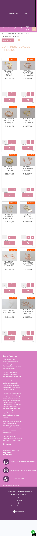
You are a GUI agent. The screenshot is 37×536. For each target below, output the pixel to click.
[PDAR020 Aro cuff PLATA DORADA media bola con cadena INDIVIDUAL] (9, 208)
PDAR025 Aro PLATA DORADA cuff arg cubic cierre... (28, 121)
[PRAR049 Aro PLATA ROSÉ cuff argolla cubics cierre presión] (9, 112)
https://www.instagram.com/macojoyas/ (23, 470)
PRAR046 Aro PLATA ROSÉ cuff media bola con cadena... (27, 168)
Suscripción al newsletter (11, 485)
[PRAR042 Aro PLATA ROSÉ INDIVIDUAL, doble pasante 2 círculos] (9, 255)
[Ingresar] (21, 28)
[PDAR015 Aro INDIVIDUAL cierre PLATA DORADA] (27, 208)
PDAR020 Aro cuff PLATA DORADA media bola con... (9, 216)
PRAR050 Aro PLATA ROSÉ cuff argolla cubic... (28, 73)
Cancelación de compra (18, 506)
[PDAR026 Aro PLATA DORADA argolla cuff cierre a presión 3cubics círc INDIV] (9, 160)
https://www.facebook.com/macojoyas (23, 461)
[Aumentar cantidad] (10, 94)
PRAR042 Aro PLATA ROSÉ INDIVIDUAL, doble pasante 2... (9, 264)
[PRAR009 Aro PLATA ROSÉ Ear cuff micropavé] (27, 255)
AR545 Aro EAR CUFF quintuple (9, 311)
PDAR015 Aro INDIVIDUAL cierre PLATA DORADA (28, 216)
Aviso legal (18, 500)
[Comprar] (9, 100)
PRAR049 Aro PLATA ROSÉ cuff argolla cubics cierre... (9, 121)
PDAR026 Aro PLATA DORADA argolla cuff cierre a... (9, 168)
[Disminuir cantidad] (14, 94)
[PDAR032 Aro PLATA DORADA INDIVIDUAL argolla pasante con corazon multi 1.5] (9, 64)
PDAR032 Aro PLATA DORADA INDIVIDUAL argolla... (9, 73)
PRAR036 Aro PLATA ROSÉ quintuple (28, 311)
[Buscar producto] (15, 28)
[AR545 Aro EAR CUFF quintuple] (9, 303)
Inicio (4, 34)
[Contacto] (9, 28)
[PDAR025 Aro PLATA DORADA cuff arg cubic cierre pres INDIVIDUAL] (27, 112)
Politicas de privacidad (18, 494)
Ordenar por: (7, 40)
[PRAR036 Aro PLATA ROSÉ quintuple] (27, 303)
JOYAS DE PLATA (13, 34)
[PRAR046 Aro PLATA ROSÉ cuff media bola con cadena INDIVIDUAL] (27, 160)
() (27, 29)
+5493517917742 (17, 479)
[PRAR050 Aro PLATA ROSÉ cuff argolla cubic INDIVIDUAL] (27, 64)
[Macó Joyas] (4, 28)
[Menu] (34, 29)
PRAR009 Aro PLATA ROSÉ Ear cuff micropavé (28, 264)
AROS (22, 34)
